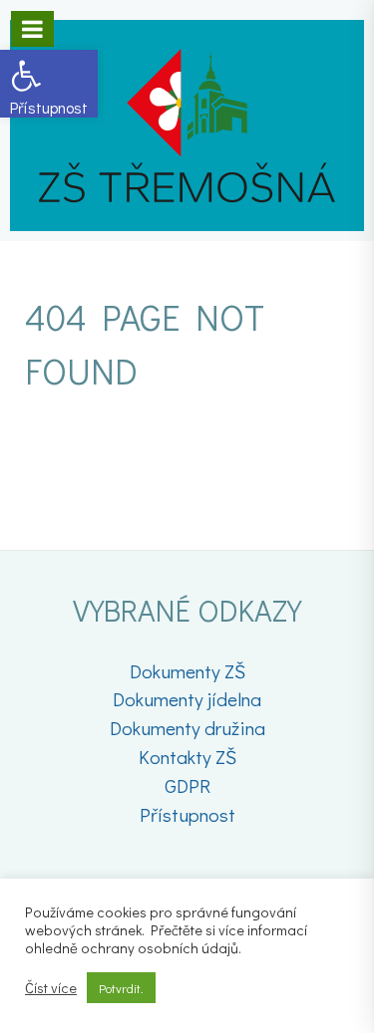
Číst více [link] (51, 988)
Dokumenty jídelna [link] (187, 698)
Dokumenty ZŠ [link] (187, 670)
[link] (49, 84)
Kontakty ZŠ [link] (187, 756)
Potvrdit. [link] (121, 987)
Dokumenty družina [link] (187, 727)
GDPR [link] (187, 785)
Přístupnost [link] (187, 814)
